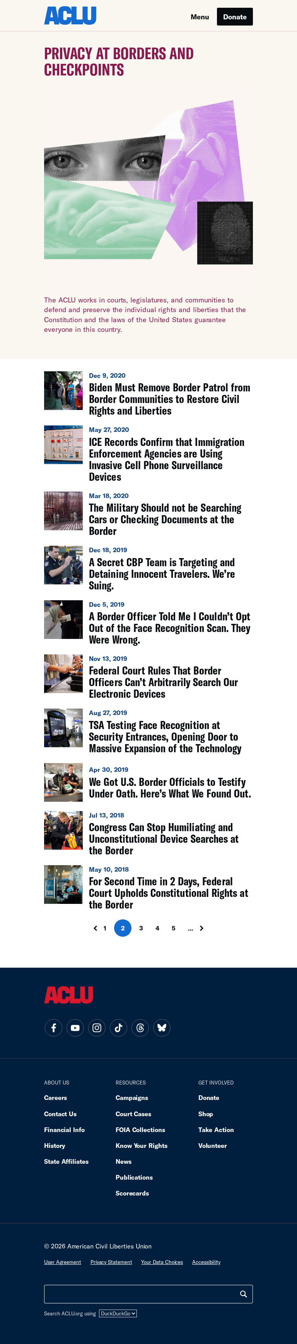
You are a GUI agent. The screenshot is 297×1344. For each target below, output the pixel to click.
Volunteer (212, 1145)
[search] (243, 1294)
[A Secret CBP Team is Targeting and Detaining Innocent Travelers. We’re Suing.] (148, 568)
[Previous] (88, 928)
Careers (55, 1097)
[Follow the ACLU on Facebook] (53, 1028)
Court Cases (133, 1113)
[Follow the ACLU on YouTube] (75, 1028)
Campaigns (132, 1097)
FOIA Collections (140, 1129)
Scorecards (132, 1193)
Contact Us (60, 1113)
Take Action (216, 1129)
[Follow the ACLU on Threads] (140, 1028)
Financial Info (64, 1129)
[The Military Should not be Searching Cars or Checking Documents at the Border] (148, 514)
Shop (205, 1113)
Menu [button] (200, 16)
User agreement (62, 1262)
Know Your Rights (141, 1145)
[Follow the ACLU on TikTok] (118, 1028)
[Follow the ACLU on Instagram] (96, 1028)
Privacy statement (111, 1262)
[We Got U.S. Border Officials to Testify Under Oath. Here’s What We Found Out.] (148, 782)
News (123, 1161)
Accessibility (206, 1262)
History (54, 1145)
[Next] (209, 928)
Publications (134, 1177)
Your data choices (162, 1262)
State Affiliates (66, 1161)
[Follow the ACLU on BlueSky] (161, 1028)
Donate (235, 16)
